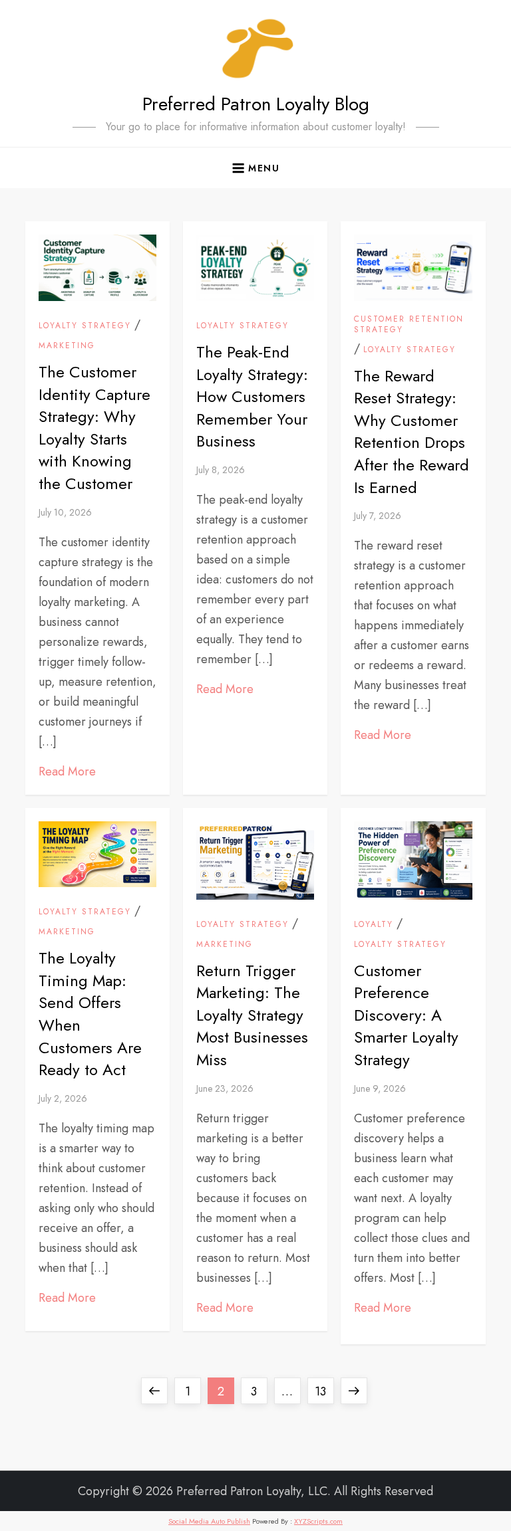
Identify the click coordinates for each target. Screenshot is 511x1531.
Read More (67, 771)
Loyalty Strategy (85, 326)
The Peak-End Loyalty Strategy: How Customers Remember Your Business (252, 396)
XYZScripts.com (318, 1521)
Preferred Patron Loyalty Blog (255, 104)
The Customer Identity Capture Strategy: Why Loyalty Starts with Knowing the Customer (94, 427)
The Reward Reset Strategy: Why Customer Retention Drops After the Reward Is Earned (411, 431)
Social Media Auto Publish (209, 1521)
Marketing (67, 346)
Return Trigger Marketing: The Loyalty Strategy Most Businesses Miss (252, 1015)
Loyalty (373, 925)
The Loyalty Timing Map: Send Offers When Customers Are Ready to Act (90, 1013)
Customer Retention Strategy (409, 324)
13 (324, 1391)
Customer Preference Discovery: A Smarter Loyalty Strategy (406, 1015)
